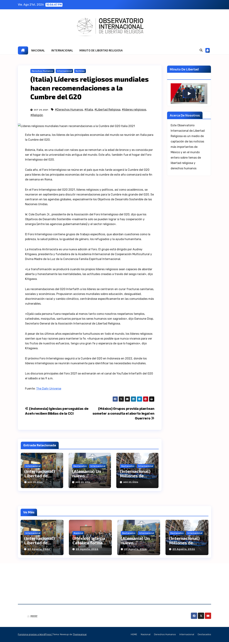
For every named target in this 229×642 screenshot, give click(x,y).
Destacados (80, 466)
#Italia (88, 109)
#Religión (36, 115)
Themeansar (80, 634)
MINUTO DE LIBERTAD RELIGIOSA (101, 50)
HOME (134, 634)
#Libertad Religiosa (107, 109)
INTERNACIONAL (62, 50)
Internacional (64, 71)
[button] (201, 50)
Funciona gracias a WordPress (35, 634)
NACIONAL (38, 50)
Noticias (80, 71)
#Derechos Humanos (69, 109)
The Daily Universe (48, 388)
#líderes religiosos (134, 109)
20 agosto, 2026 (39, 549)
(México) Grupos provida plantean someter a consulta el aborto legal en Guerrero (123, 413)
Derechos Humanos (42, 71)
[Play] (189, 93)
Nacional (78, 533)
